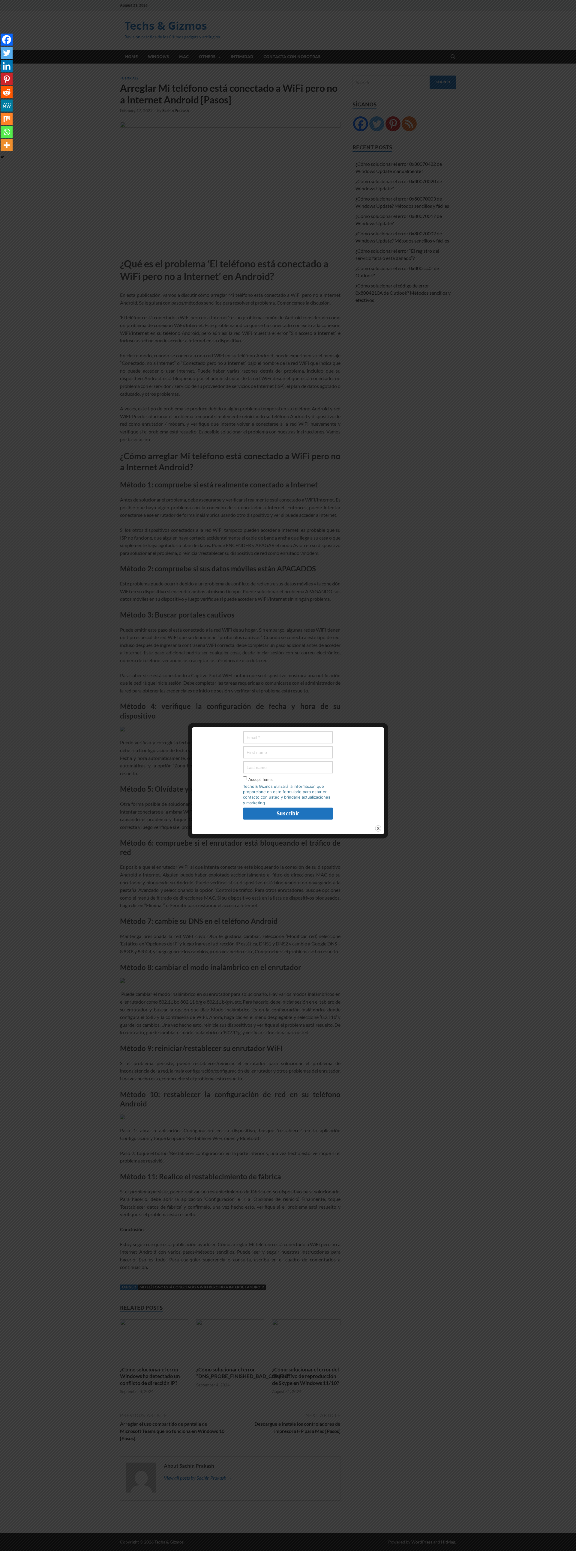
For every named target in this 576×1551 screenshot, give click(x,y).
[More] (7, 145)
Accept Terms (260, 779)
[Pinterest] (7, 79)
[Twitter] (7, 53)
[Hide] (2, 157)
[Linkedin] (7, 66)
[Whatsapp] (7, 132)
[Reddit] (7, 92)
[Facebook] (7, 40)
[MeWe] (7, 106)
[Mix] (7, 119)
